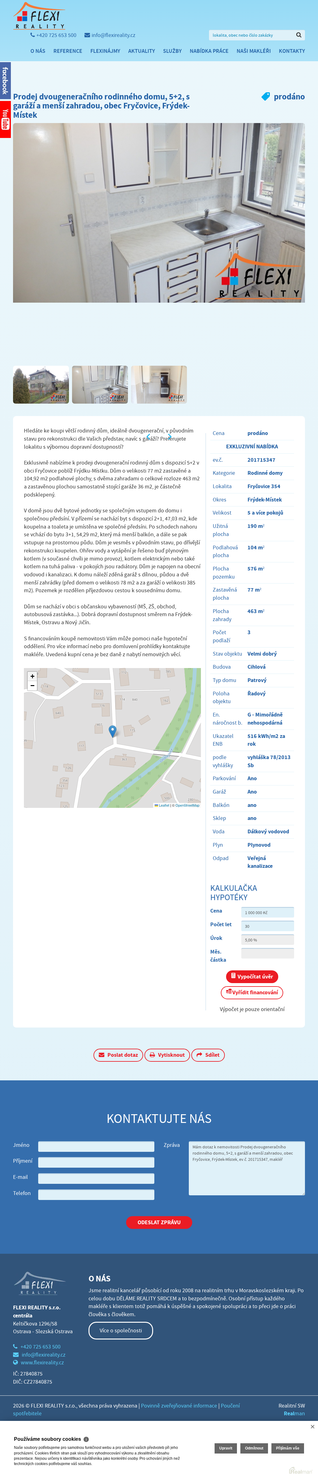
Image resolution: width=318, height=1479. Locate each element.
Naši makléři (254, 51)
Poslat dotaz (122, 1055)
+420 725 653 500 (56, 35)
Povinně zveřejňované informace (179, 1405)
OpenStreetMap (187, 805)
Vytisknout (171, 1055)
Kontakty (292, 51)
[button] (112, 731)
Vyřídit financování (255, 992)
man (294, 1413)
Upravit (225, 1448)
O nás (37, 51)
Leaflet (163, 805)
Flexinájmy (105, 51)
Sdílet (212, 1055)
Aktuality (141, 51)
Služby (172, 51)
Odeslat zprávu (159, 1222)
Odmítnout (254, 1448)
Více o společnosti (121, 1330)
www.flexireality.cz (42, 1362)
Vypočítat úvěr (255, 976)
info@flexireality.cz (113, 35)
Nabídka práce (209, 51)
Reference (67, 51)
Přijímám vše (287, 1448)
